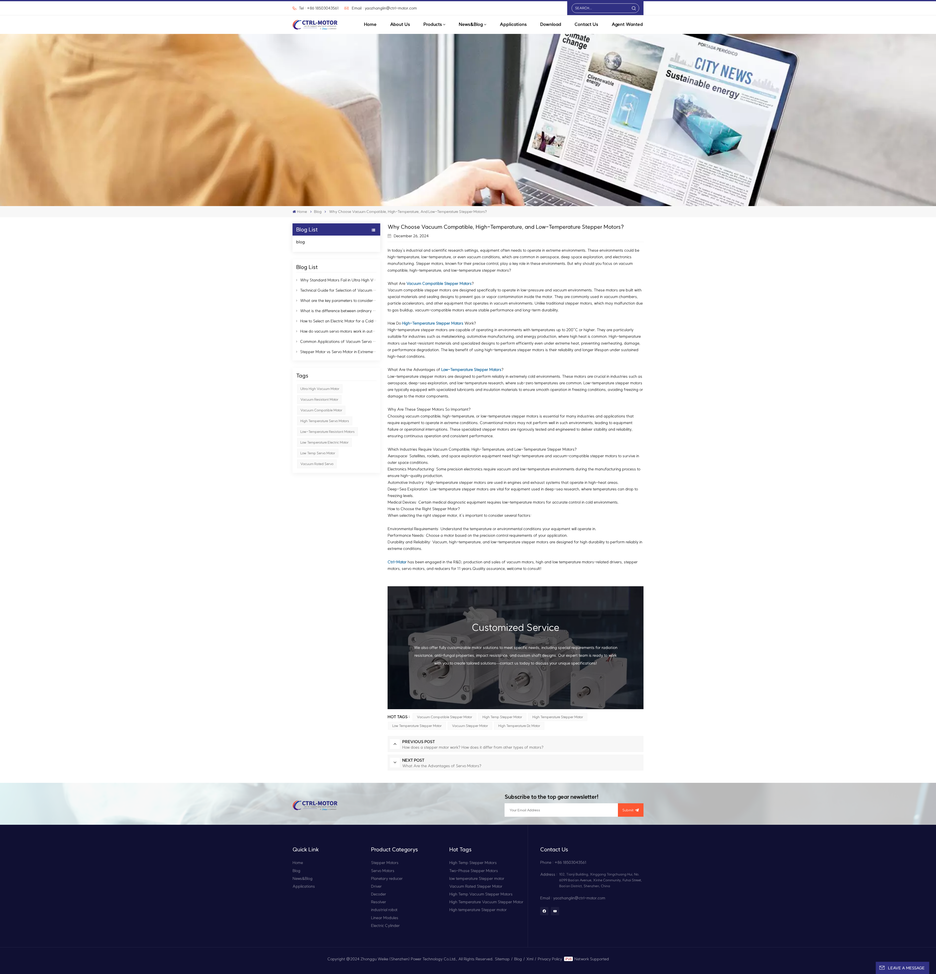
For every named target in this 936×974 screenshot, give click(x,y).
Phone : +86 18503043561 (563, 862)
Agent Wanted (627, 24)
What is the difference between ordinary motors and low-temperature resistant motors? (338, 310)
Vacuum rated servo (316, 464)
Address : (548, 874)
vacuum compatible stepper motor (444, 717)
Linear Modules (384, 917)
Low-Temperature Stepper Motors (471, 369)
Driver (376, 886)
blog (318, 211)
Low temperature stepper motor (417, 726)
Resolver (378, 901)
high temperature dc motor (519, 726)
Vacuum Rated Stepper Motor (475, 886)
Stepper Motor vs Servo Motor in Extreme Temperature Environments (338, 351)
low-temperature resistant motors (327, 431)
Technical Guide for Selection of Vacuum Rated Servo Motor (338, 290)
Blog (296, 870)
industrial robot (384, 909)
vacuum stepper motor (470, 726)
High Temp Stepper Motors (473, 862)
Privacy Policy (550, 958)
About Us (400, 24)
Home (370, 24)
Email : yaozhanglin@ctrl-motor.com (384, 8)
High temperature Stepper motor (557, 717)
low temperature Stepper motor (476, 878)
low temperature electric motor (324, 442)
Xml (529, 958)
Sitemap (502, 958)
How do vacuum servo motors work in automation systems (338, 331)
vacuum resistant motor (319, 399)
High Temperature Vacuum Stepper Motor (486, 901)
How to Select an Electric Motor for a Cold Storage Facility (338, 320)
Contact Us (586, 24)
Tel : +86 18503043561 (319, 8)
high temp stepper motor (502, 717)
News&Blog (471, 24)
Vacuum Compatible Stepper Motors (439, 283)
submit (628, 810)
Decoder (378, 894)
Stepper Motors (385, 862)
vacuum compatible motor (321, 410)
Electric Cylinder (385, 925)
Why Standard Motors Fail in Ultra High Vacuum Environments (338, 280)
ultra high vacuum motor (319, 389)
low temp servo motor (317, 453)
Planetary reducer (387, 878)
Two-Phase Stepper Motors (473, 870)
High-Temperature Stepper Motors (432, 323)
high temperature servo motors (324, 421)
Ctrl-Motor (397, 561)
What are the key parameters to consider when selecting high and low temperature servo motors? (338, 300)
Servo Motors (382, 870)
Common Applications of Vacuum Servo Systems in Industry (338, 341)
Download (550, 24)
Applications (513, 24)
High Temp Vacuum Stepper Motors (481, 894)
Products (432, 24)
